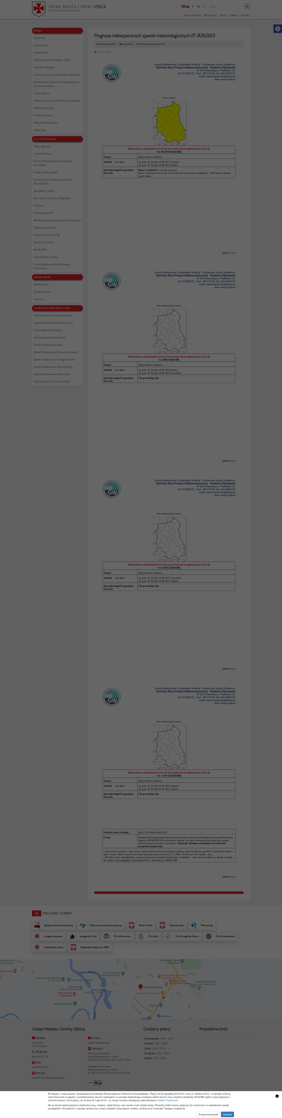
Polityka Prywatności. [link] (168, 1100)
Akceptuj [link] (227, 1114)
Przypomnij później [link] (208, 1114)
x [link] (277, 1096)
